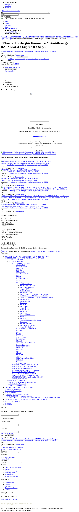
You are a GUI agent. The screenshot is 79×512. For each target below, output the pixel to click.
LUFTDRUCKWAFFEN (16, 261)
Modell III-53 (24, 304)
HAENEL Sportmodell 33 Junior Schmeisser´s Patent (36, 297)
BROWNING (20, 272)
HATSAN (19, 330)
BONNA (19, 270)
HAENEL (16, 64)
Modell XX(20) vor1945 (27, 287)
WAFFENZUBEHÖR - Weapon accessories (18, 396)
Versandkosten (19, 55)
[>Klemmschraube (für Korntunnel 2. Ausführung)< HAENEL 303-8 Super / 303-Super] (28, 51)
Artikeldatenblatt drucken (12, 67)
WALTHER (20, 361)
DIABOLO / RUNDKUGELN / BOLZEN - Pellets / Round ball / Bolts (27, 256)
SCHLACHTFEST (11, 392)
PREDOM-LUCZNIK (23, 346)
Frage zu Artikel (9, 71)
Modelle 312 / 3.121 (26, 323)
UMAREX (19, 360)
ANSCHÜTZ (20, 265)
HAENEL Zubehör (26, 284)
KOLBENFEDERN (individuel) (22, 368)
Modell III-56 (24, 306)
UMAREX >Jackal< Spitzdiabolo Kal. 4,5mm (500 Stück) (19, 180)
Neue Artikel (8, 404)
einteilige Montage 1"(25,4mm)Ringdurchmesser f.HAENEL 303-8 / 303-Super (25, 163)
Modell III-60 (24, 308)
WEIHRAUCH (21, 363)
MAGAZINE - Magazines (13, 389)
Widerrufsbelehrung (11, 471)
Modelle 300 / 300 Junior (27, 315)
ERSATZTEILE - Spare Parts (14, 260)
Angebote (8, 403)
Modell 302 (23, 316)
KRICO (18, 332)
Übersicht (4, 251)
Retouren (7, 469)
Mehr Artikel (5, 459)
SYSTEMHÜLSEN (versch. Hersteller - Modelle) (27, 377)
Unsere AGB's (9, 474)
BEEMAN (19, 268)
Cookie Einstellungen (11, 476)
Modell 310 (23, 311)
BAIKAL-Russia (21, 266)
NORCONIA (20, 339)
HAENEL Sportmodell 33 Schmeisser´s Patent (34, 296)
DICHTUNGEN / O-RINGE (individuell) (25, 365)
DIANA (18, 275)
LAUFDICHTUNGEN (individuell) (23, 372)
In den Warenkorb (22, 57)
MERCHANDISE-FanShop (13, 391)
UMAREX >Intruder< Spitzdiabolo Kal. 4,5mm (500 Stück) (19, 172)
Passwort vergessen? (7, 433)
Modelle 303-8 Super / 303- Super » (12, 447)
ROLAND (19, 349)
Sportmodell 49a (25, 301)
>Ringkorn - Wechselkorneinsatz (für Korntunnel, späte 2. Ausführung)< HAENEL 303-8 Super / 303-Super (34, 197)
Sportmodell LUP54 (26, 292)
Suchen (8, 16)
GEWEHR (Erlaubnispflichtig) (17, 384)
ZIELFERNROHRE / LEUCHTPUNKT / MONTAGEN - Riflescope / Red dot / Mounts (32, 398)
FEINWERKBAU (22, 278)
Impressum (8, 25)
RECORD (19, 347)
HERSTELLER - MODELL (21, 263)
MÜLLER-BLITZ (22, 337)
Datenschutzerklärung (11, 488)
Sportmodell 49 (24, 299)
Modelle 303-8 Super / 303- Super (30, 320)
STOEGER (19, 354)
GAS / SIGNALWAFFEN (16, 380)
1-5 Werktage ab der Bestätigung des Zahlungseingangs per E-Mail (28, 59)
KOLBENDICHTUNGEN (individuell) (24, 366)
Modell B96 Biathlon (26, 327)
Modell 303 (23, 318)
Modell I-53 (23, 303)
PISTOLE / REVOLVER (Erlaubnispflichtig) (22, 382)
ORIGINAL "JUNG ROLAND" (26, 342)
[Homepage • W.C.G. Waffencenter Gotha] (10, 11)
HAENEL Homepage (7, 457)
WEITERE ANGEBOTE (12, 401)
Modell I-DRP (24, 289)
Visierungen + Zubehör (19, 379)
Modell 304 (23, 322)
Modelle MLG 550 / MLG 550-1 (30, 325)
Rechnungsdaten (10, 472)
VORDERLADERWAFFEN (17, 385)
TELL (18, 356)
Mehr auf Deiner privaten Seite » (11, 449)
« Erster (33, 251)
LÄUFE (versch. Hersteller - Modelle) (24, 373)
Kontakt (7, 23)
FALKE (18, 277)
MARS (18, 334)
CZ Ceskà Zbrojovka (22, 273)
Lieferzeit (7, 484)
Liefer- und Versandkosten (13, 467)
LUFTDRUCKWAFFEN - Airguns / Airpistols (19, 387)
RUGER (19, 351)
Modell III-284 (24, 310)
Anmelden (10, 435)
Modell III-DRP (25, 291)
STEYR (18, 353)
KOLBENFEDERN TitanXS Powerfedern (25, 370)
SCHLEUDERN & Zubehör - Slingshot (17, 394)
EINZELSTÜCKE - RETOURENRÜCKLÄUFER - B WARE (24, 258)
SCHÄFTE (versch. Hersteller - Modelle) (25, 375)
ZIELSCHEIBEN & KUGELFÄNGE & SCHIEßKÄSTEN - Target (26, 399)
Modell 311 (23, 313)
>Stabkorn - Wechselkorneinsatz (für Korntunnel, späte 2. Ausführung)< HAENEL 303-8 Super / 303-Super (34, 189)
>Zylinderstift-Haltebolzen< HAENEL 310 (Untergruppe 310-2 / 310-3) (23, 206)
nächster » (51, 251)
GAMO (18, 280)
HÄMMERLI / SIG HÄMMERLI (26, 329)
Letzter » (59, 251)
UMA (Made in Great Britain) (25, 358)
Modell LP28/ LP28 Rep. (28, 285)
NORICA (19, 341)
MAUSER (19, 335)
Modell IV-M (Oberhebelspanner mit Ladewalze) (35, 294)
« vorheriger (42, 251)
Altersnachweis (9, 482)
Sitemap (7, 489)
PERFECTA (20, 344)
